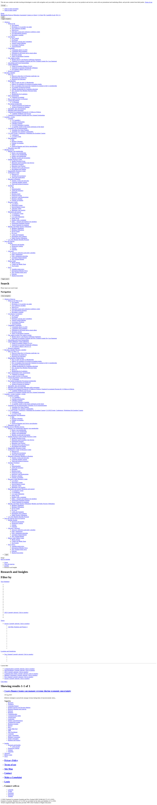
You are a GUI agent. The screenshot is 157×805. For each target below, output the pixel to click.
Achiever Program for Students (20, 107)
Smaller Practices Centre (15, 159)
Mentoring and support (14, 212)
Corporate (11, 734)
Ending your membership (19, 156)
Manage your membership (15, 151)
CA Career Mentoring (18, 217)
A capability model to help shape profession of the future (28, 126)
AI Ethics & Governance (19, 176)
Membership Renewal (7, 15)
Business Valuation (17, 141)
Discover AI (15, 174)
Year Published (5, 581)
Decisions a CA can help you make (22, 27)
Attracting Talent (16, 208)
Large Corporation (13, 735)
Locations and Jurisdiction (8, 651)
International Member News (20, 271)
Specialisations (12, 138)
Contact (8, 773)
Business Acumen (13, 724)
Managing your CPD (14, 148)
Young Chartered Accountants (20, 225)
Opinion (14, 248)
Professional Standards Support (21, 223)
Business (10, 712)
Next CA (14, 92)
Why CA (10, 74)
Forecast (10, 711)
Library (35, 15)
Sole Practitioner (12, 732)
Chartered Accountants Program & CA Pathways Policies (24, 112)
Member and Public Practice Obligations (19, 226)
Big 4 (9, 727)
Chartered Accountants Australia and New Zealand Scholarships (26, 115)
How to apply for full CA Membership (23, 82)
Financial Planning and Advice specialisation (24, 146)
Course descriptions (13, 100)
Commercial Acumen (14, 722)
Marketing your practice (18, 210)
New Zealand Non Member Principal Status (24, 90)
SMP (9, 730)
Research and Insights (18, 244)
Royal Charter (16, 231)
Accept (3, 5)
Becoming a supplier (17, 35)
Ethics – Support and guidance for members (24, 221)
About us (7, 22)
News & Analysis (9, 241)
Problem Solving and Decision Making (19, 707)
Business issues (16, 194)
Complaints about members (19, 51)
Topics (3, 620)
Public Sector (15, 218)
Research (10, 702)
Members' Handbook (18, 228)
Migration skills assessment (16, 110)
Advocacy (11, 251)
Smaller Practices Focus (18, 161)
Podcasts (14, 274)
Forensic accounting (17, 200)
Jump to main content (10, 10)
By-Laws (14, 233)
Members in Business (14, 179)
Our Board (15, 40)
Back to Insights (5, 559)
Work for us (15, 30)
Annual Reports (16, 46)
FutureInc (14, 249)
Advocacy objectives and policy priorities (23, 253)
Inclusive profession (13, 71)
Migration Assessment (20, 15)
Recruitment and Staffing (19, 169)
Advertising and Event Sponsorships (18, 63)
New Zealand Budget (18, 259)
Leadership (11, 719)
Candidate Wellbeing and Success (21, 113)
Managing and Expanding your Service (23, 163)
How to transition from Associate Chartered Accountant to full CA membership (34, 86)
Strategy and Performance (15, 720)
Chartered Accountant (18, 97)
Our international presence (19, 33)
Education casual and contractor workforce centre (26, 32)
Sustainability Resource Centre (17, 171)
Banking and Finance (14, 740)
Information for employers (19, 77)
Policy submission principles (20, 256)
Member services (9, 149)
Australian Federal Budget (19, 257)
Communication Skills (14, 716)
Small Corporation (13, 738)
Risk (13, 140)
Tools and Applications (18, 177)
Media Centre (12, 261)
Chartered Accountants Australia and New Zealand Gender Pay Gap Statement (34, 61)
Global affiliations (13, 64)
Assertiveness (12, 717)
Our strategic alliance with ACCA (21, 69)
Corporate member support (19, 182)
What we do (11, 23)
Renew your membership (19, 153)
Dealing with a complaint (19, 220)
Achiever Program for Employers (21, 105)
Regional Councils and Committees (22, 41)
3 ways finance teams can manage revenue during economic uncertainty (37, 691)
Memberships (12, 81)
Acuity (54, 15)
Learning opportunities (18, 122)
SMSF (13, 145)
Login (2, 17)
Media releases (16, 262)
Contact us (30, 15)
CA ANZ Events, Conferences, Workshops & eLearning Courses (26, 133)
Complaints (11, 48)
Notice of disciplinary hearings (20, 56)
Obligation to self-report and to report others (24, 53)
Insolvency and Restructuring (20, 197)
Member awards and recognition (21, 158)
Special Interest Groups (18, 207)
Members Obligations (18, 230)
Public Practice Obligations (19, 238)
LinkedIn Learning (17, 123)
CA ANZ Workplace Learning (20, 125)
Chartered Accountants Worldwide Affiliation (25, 68)
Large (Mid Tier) (13, 729)
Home (2, 13)
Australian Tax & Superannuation (17, 128)
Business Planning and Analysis (17, 709)
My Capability (48, 15)
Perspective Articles (17, 246)
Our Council (15, 38)
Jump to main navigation (11, 8)
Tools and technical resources (20, 184)
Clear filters (4, 681)
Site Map (8, 769)
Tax (13, 187)
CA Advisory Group (17, 213)
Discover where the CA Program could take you (25, 76)
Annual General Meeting (19, 43)
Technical (11, 185)
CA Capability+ (16, 120)
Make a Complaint (13, 777)
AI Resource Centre (13, 172)
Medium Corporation (14, 737)
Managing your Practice (18, 166)
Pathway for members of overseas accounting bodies (27, 84)
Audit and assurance (17, 190)
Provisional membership (15, 104)
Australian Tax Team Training (20, 130)
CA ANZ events (16, 136)
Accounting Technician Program (21, 87)
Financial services (17, 195)
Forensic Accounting (18, 143)
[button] (6, 19)
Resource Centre (13, 202)
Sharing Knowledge (17, 275)
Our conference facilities (19, 28)
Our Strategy (15, 25)
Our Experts (15, 266)
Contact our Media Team (19, 264)
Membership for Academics (19, 94)
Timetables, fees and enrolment (17, 108)
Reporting (14, 192)
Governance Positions (18, 45)
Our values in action (14, 58)
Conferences (15, 135)
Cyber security (16, 746)
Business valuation (17, 199)
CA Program (15, 102)
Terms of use (148, 2)
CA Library (15, 203)
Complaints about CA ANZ (19, 50)
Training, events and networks (20, 181)
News (9, 267)
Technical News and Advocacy (21, 167)
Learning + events (9, 117)
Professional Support (18, 164)
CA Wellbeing (16, 215)
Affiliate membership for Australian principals (25, 89)
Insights (10, 243)
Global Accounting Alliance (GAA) (22, 66)
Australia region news (18, 269)
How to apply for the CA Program (18, 99)
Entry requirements (13, 95)
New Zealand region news (19, 272)
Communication (12, 714)
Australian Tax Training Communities (22, 131)
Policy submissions (17, 254)
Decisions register (17, 54)
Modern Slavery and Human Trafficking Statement (26, 59)
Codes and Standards (18, 235)
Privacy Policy (11, 760)
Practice (10, 725)
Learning (10, 118)
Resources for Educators (19, 79)
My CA (58, 15)
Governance (11, 36)
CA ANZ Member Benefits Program (18, 239)
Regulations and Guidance (19, 236)
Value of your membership (19, 154)
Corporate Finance (13, 706)
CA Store (40, 15)
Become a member (9, 72)
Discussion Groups (17, 205)
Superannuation (16, 189)
